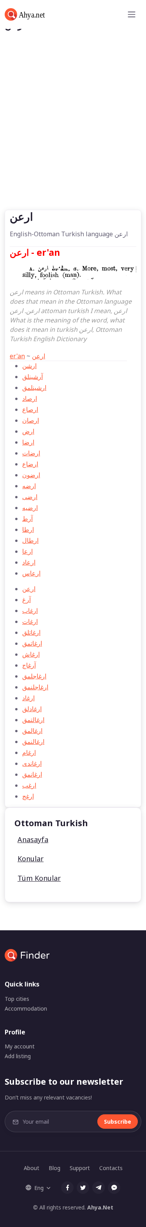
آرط (27, 518)
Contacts (111, 1168)
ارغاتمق (32, 643)
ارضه (29, 486)
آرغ (26, 599)
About (31, 1168)
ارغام (29, 752)
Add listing (18, 1056)
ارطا (28, 529)
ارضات (31, 453)
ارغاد (28, 698)
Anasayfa (33, 839)
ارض (28, 431)
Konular (31, 858)
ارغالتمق (33, 719)
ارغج (28, 796)
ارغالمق (32, 730)
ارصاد (29, 398)
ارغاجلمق (34, 676)
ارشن (29, 365)
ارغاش (31, 654)
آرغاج (29, 665)
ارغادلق (32, 709)
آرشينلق (32, 376)
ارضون (31, 475)
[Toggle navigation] (131, 14)
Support (80, 1168)
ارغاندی (32, 763)
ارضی (29, 496)
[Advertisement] (73, 133)
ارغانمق (32, 774)
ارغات (30, 621)
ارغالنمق (33, 741)
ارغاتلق (31, 632)
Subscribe (117, 1121)
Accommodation (26, 1008)
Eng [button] (39, 1188)
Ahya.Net (100, 1207)
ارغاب (30, 610)
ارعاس (31, 573)
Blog (54, 1168)
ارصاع (30, 409)
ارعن (38, 356)
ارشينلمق (34, 387)
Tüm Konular (39, 878)
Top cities (17, 998)
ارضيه (30, 507)
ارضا (28, 442)
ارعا (27, 551)
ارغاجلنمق (35, 687)
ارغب (29, 785)
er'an (17, 356)
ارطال (30, 540)
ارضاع (30, 464)
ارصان (30, 420)
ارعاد (28, 562)
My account (20, 1046)
